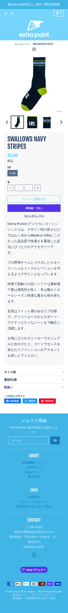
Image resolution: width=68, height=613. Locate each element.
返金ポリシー (20, 594)
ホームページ (21, 44)
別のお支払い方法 (34, 216)
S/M (12, 173)
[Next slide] (61, 122)
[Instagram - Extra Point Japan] (34, 49)
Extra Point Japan (24, 591)
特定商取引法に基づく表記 (41, 598)
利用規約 (17, 598)
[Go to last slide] (7, 122)
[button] (17, 122)
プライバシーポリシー (43, 594)
